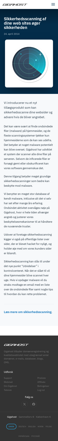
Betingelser (43, 385)
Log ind (41, 389)
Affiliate (41, 381)
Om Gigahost (10, 385)
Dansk (11, 426)
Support (8, 377)
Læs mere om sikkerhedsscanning (27, 312)
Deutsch (22, 426)
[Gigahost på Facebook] (33, 404)
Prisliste (41, 377)
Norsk (41, 426)
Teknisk (8, 389)
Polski (49, 426)
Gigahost (12, 416)
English (32, 426)
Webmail (8, 381)
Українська (23, 436)
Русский (35, 436)
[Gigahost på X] (24, 404)
